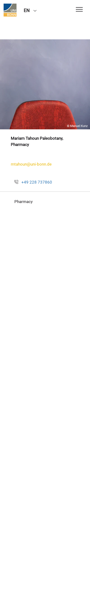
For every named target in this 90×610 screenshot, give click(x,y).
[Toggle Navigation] (79, 10)
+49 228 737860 (36, 182)
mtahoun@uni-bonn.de (31, 164)
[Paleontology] (10, 10)
